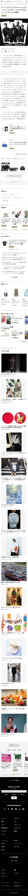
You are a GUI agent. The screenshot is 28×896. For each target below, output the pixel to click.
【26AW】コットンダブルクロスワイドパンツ (16, 302)
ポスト (15, 821)
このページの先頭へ (15, 780)
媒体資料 (3, 846)
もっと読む (15, 277)
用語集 (15, 831)
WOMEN (14, 794)
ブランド (3, 870)
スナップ (3, 834)
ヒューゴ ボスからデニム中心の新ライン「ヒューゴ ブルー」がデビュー (18, 144)
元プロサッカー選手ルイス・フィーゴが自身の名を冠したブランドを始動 (18, 128)
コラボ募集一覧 (5, 328)
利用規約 (16, 840)
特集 (8, 1)
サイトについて (4, 840)
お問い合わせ (16, 846)
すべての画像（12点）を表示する (14, 175)
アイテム (3, 873)
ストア (15, 1)
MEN (6, 794)
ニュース (4, 1)
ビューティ (12, 1)
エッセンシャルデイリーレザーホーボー (5, 302)
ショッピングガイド (5, 882)
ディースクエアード (8, 55)
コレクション (17, 818)
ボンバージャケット (10, 102)
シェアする (12, 51)
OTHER (22, 794)
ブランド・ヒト (20, 1)
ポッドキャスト (17, 827)
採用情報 (3, 843)
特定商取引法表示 (17, 885)
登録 (14, 797)
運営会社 (3, 849)
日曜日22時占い (4, 827)
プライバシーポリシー (18, 843)
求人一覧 (11, 313)
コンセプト (16, 873)
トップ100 (3, 831)
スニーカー (18, 87)
